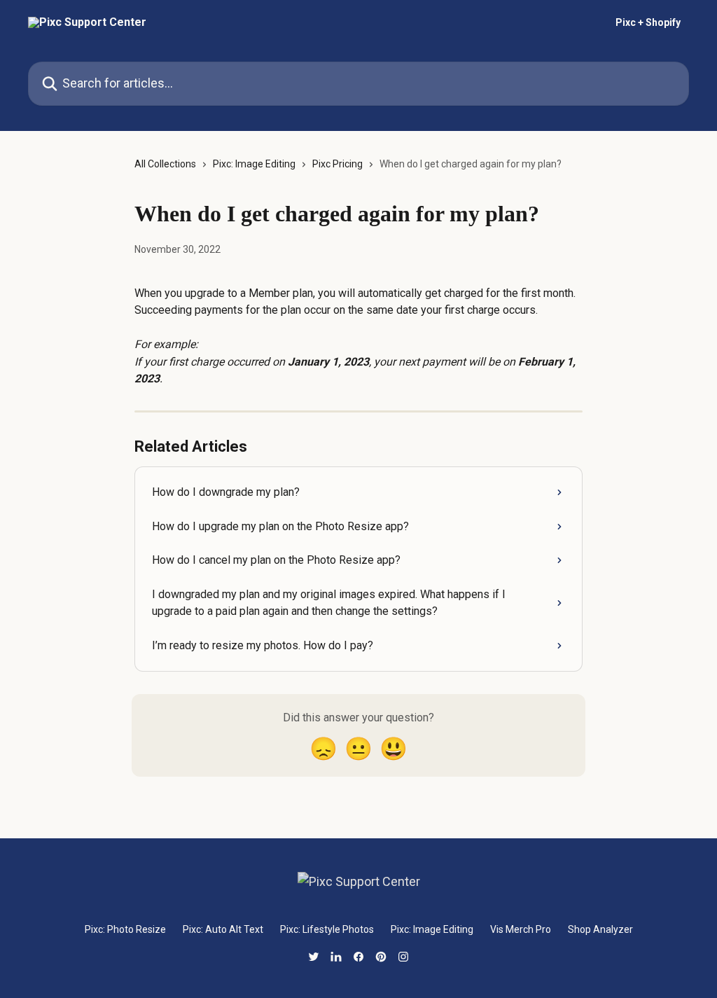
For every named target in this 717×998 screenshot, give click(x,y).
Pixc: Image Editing (254, 163)
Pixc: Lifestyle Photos (327, 929)
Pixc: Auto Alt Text (223, 929)
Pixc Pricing (337, 163)
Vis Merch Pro (520, 929)
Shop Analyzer (600, 929)
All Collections (165, 163)
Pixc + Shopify (648, 22)
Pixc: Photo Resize (125, 929)
